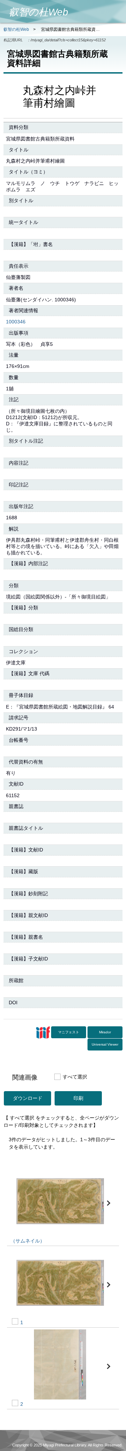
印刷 (78, 1098)
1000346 (16, 321)
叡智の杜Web (16, 29)
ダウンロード (27, 1098)
